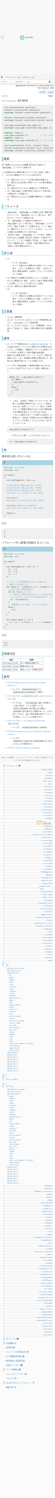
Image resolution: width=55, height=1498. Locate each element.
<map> (16, 470)
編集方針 (10, 1387)
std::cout (11, 493)
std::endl (38, 493)
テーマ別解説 (12, 1369)
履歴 (44, 92)
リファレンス (12, 766)
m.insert (10, 485)
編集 (52, 92)
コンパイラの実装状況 (16, 1352)
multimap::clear (11, 663)
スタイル (10, 1378)
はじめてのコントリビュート (19, 1383)
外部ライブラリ (13, 1365)
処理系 (9, 1347)
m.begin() (19, 505)
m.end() (30, 505)
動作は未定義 (38, 352)
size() (28, 320)
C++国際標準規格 (14, 1356)
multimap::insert (11, 666)
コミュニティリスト (15, 1374)
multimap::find (10, 669)
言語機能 (10, 1343)
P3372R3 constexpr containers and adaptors (23, 748)
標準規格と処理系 (14, 1361)
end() (46, 268)
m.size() (24, 493)
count (16, 323)
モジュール (11, 1339)
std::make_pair (23, 485)
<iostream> (19, 468)
